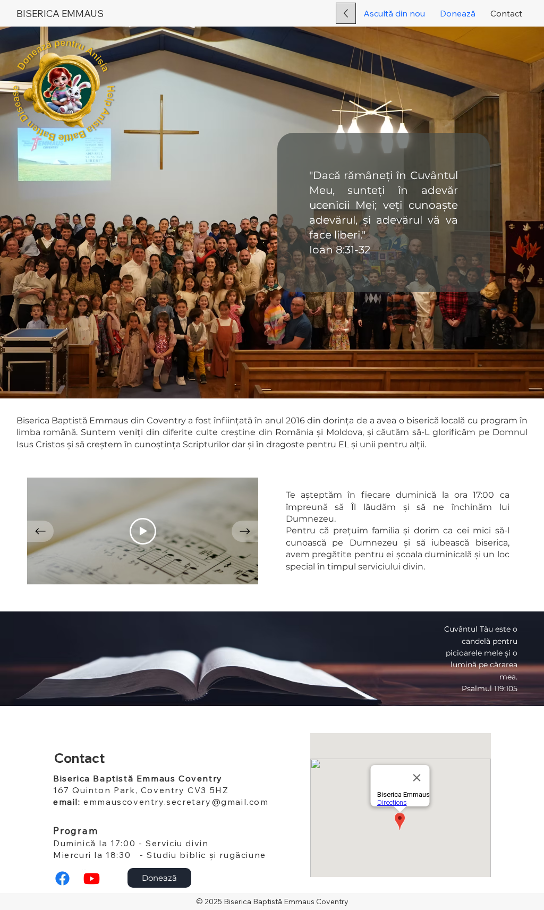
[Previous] (40, 531)
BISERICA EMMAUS (60, 13)
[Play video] (143, 531)
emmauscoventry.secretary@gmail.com (175, 801)
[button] (458, 13)
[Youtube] (91, 878)
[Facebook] (62, 878)
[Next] (245, 531)
